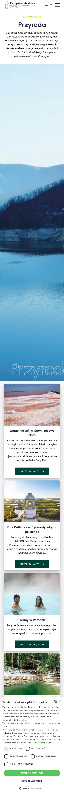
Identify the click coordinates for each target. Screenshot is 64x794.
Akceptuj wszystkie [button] (32, 773)
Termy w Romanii (32, 620)
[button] (31, 788)
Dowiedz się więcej (42, 742)
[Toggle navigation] (57, 5)
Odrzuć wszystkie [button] (32, 781)
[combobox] (55, 701)
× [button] (60, 701)
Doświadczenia (32, 16)
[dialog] (32, 745)
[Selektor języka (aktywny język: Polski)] (49, 5)
